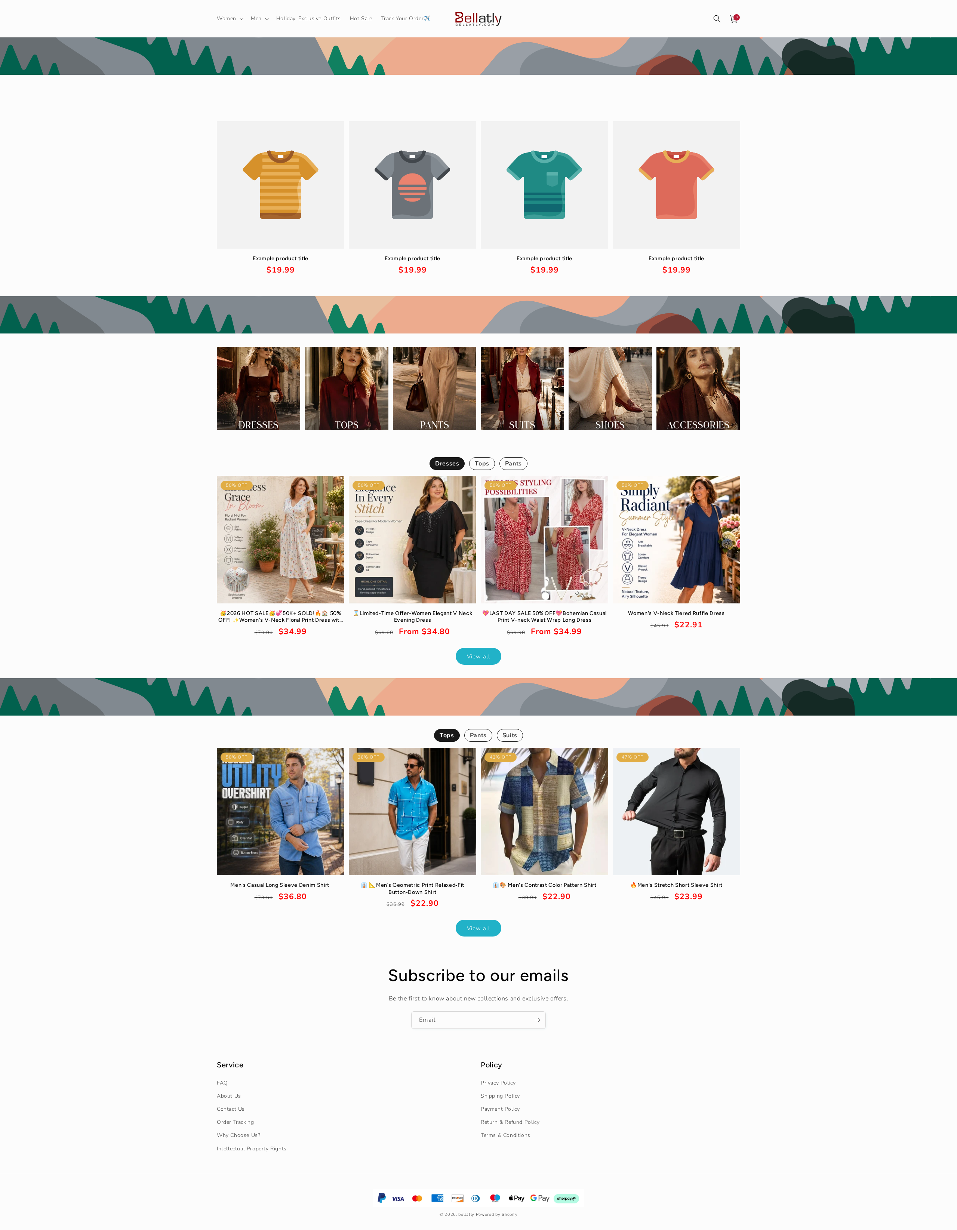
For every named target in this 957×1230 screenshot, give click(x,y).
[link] (280, 266)
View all (478, 656)
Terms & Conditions (505, 1135)
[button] (229, 19)
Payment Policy (500, 1109)
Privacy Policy (498, 1082)
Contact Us (231, 1109)
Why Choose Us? (238, 1135)
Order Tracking (235, 1122)
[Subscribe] (537, 1020)
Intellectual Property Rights (252, 1148)
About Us (229, 1096)
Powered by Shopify (497, 1214)
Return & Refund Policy (510, 1122)
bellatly (466, 1214)
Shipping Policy (500, 1096)
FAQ (222, 1082)
